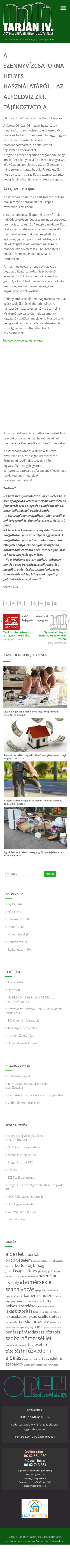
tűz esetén (37, 1344)
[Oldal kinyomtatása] (55, 603)
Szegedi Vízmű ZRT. (20, 1162)
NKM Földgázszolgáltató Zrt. (26, 1197)
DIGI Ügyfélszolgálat (21, 1204)
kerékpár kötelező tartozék (29, 1301)
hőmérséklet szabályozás (29, 1285)
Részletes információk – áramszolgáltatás (35, 1095)
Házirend (14, 990)
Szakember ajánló (20, 1076)
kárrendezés (41, 1306)
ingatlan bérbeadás (14, 1296)
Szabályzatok (16, 949)
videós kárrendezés (33, 1365)
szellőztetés (49, 1332)
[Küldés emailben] (48, 603)
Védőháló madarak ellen (24, 1103)
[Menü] (63, 7)
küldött (51, 1306)
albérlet (14, 1253)
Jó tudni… (14, 927)
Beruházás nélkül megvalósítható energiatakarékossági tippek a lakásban (35, 757)
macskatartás (30, 1321)
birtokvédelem (18, 1260)
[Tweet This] (13, 603)
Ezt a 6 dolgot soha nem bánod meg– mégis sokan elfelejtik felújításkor (30, 713)
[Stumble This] (34, 603)
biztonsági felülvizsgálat (52, 1261)
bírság (38, 1265)
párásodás (28, 1332)
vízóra (55, 1365)
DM (15, 587)
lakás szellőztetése (44, 1316)
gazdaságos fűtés (21, 1270)
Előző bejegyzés (18, 626)
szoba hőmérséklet (28, 1338)
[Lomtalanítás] (35, 847)
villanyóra (47, 1365)
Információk (55, 118)
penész (11, 1332)
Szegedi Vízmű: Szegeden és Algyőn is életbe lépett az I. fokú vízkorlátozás (34, 802)
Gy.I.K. (12, 904)
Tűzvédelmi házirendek (23, 1020)
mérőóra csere (49, 1322)
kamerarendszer (39, 1295)
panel (38, 1326)
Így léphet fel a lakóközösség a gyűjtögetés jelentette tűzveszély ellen (33, 854)
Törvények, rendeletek (22, 1028)
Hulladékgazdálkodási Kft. (25, 1043)
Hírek (45, 118)
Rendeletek (15, 942)
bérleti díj (23, 1265)
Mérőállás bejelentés (22, 1155)
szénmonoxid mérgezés (16, 1345)
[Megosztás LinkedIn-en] (27, 603)
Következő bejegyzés (51, 628)
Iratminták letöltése (21, 1036)
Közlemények (16, 934)
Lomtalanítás (16, 1219)
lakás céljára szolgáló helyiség (46, 1312)
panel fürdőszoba (52, 1327)
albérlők (31, 1254)
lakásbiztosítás (18, 1311)
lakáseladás (16, 1316)
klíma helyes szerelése (28, 1303)
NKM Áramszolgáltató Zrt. (25, 1147)
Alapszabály (16, 982)
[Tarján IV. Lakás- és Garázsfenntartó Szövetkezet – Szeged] (28, 36)
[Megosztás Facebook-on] (6, 603)
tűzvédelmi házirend (31, 1359)
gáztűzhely (43, 1271)
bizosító (36, 1261)
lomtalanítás (11, 1322)
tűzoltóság (15, 1351)
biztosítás (9, 1266)
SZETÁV (12, 1170)
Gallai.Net (35, 1546)
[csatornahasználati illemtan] (35, 383)
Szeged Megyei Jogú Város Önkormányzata (24, 1138)
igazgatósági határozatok (46, 1290)
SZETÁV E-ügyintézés (21, 1177)
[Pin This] (20, 603)
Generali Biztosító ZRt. (23, 1212)
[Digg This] (41, 603)
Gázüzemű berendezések (26, 1276)
